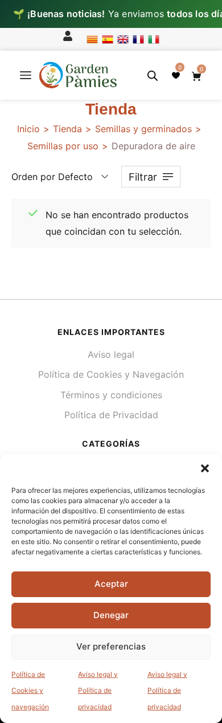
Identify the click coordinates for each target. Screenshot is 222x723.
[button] (205, 468)
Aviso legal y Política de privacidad (98, 691)
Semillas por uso (62, 146)
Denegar (111, 615)
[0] (175, 75)
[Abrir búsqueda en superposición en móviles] (152, 75)
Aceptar (111, 583)
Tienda (67, 128)
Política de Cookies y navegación (30, 691)
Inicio (28, 128)
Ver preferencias (111, 646)
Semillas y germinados (143, 128)
